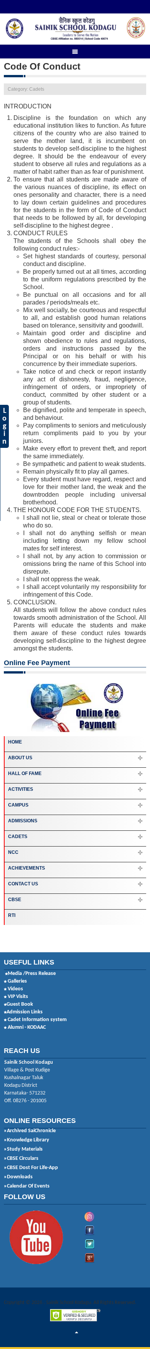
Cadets (17, 836)
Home (15, 742)
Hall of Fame (25, 773)
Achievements (26, 868)
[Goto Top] (76, 1333)
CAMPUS (18, 805)
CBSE (14, 899)
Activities (20, 789)
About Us (20, 757)
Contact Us (23, 884)
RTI (11, 915)
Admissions (22, 820)
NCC (13, 852)
